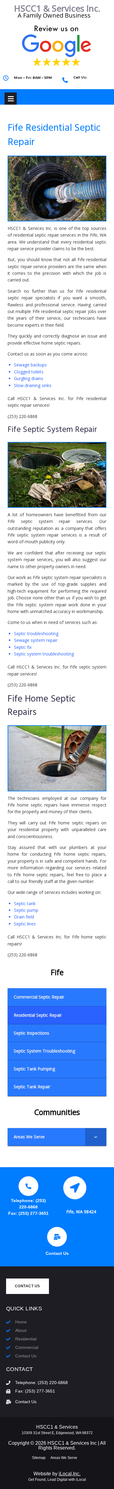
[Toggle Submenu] (95, 1137)
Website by (57, 1473)
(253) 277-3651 (34, 1213)
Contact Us (57, 1253)
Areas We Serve (63, 1458)
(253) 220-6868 (90, 82)
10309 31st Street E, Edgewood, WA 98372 (57, 1433)
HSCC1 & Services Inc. (57, 8)
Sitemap (39, 1458)
